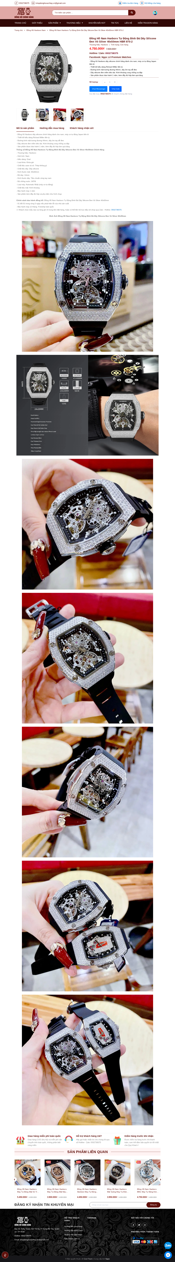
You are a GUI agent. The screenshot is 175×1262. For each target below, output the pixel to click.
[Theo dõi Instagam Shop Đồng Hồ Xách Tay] (145, 1225)
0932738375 (24, 3)
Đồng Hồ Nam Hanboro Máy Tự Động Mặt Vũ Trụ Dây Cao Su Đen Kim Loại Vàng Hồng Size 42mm (28, 1190)
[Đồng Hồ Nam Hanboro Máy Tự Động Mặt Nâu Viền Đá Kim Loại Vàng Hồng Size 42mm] (57, 1172)
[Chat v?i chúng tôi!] (168, 1255)
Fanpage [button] (92, 1218)
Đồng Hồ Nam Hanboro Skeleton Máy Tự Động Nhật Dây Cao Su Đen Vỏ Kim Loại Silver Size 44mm (87, 1190)
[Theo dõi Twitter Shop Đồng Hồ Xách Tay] (139, 1225)
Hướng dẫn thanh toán (73, 1230)
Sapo (107, 1259)
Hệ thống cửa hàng (153, 3)
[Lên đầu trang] (162, 1237)
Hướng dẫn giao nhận (73, 1235)
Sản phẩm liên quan (87, 1152)
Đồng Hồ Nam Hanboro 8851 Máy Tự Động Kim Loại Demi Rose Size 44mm (147, 1190)
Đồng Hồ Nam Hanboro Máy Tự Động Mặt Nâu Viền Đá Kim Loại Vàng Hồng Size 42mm (57, 1190)
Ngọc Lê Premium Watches (116, 57)
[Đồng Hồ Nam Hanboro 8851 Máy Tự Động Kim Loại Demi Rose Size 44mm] (147, 1172)
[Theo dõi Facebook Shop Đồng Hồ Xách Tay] (133, 1225)
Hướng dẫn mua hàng (73, 1226)
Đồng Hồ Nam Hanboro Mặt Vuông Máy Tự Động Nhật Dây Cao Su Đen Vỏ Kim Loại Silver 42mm (117, 1190)
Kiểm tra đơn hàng (130, 3)
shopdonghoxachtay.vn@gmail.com (51, 3)
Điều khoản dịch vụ (72, 1239)
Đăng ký (153, 1205)
